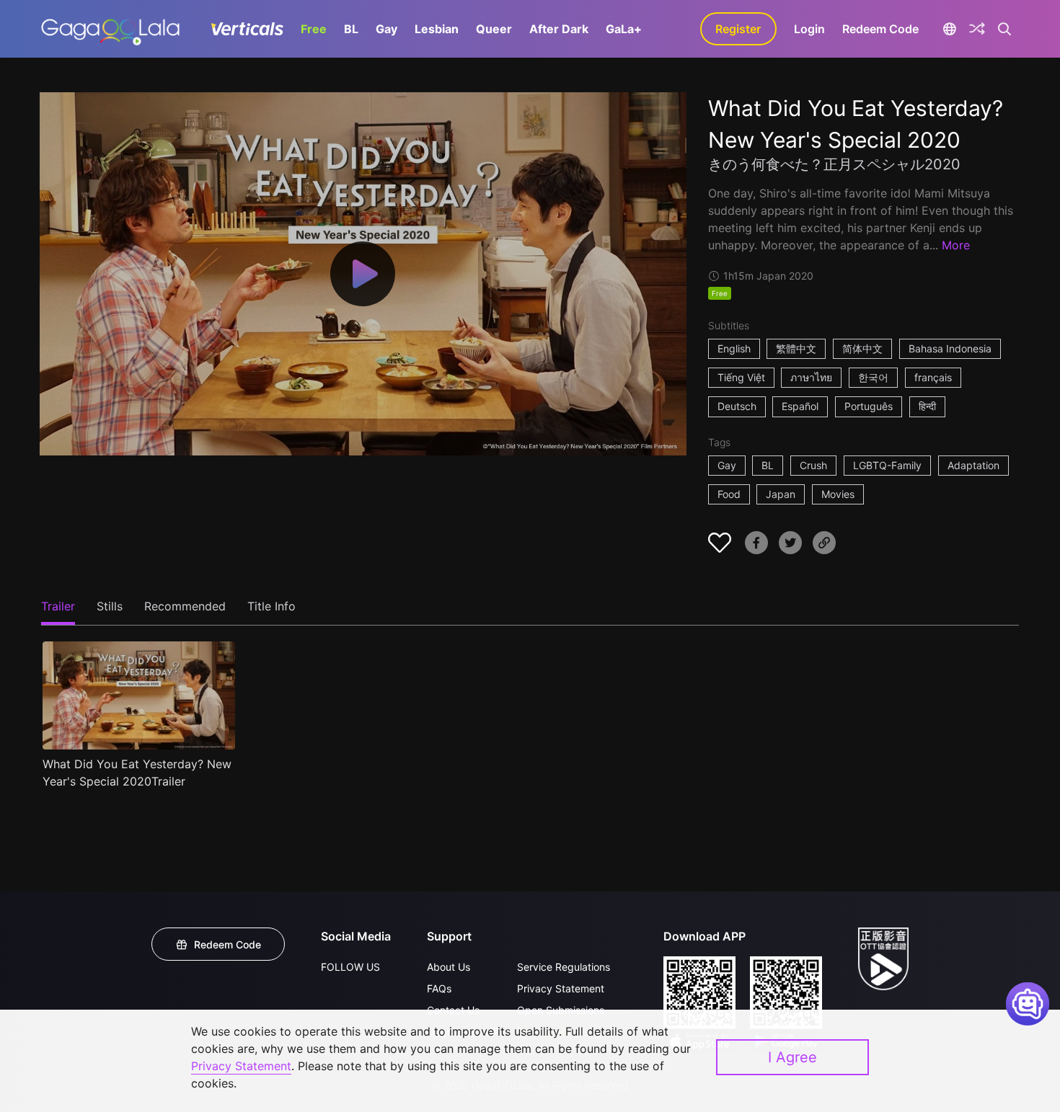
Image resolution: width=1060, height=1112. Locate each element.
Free (314, 29)
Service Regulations (563, 967)
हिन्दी (927, 406)
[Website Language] (950, 29)
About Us (448, 967)
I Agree (792, 1057)
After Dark (558, 29)
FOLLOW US (350, 967)
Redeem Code (880, 29)
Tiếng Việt (741, 377)
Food (729, 494)
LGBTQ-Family (887, 465)
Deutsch (736, 406)
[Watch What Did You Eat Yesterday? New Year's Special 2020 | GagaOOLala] (110, 29)
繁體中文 (796, 348)
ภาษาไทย (811, 377)
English (734, 348)
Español (800, 406)
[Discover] (977, 29)
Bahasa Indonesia (950, 348)
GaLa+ (624, 29)
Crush (813, 465)
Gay (386, 29)
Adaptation (973, 465)
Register (738, 29)
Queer (494, 29)
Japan (780, 494)
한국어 (873, 377)
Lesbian (437, 29)
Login (809, 29)
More (956, 245)
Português (868, 406)
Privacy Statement (560, 988)
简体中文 (862, 348)
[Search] (1005, 29)
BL (351, 29)
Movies (837, 494)
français (933, 377)
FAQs (439, 988)
